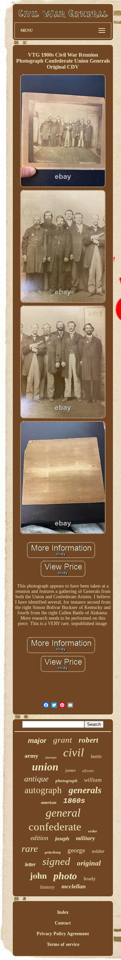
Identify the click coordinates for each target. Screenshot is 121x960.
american (48, 802)
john (38, 875)
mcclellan (74, 886)
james (70, 770)
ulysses (88, 770)
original (89, 863)
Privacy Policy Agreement (63, 933)
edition (39, 837)
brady (90, 878)
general (63, 813)
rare (30, 848)
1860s (74, 801)
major (37, 740)
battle (96, 756)
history (47, 887)
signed (56, 861)
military (85, 838)
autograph (43, 790)
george (76, 850)
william (93, 780)
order (92, 831)
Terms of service (63, 944)
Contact (63, 922)
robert (88, 740)
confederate (55, 827)
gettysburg (53, 852)
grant (62, 739)
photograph (66, 780)
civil (73, 752)
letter (30, 864)
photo (65, 875)
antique (36, 778)
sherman (50, 757)
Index (63, 912)
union (45, 767)
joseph (62, 838)
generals (85, 790)
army (31, 755)
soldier (98, 851)
